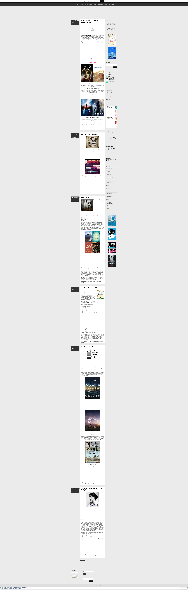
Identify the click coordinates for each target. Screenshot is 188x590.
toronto (115, 154)
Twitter (96, 565)
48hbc (107, 130)
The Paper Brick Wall (92, 4)
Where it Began (88, 88)
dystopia (108, 136)
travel (107, 155)
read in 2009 (111, 149)
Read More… (92, 128)
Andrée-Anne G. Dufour (110, 118)
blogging (114, 132)
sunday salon (109, 154)
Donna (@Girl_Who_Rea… (112, 79)
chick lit (111, 134)
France (113, 139)
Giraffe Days (108, 171)
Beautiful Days (89, 182)
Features (107, 99)
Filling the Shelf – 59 (111, 78)
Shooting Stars (89, 83)
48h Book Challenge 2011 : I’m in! (92, 288)
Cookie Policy (19, 588)
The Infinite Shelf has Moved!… (112, 76)
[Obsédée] (116, 116)
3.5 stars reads (109, 92)
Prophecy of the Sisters (90, 180)
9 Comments (73, 491)
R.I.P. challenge (97, 202)
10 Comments (74, 200)
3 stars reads (108, 91)
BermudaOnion (108, 166)
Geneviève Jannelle (109, 107)
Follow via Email (87, 565)
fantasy (108, 137)
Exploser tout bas (109, 106)
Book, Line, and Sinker (109, 168)
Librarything (107, 208)
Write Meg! (107, 199)
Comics (106, 4)
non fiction (109, 144)
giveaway (112, 140)
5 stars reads (108, 96)
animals (111, 130)
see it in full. (99, 439)
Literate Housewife (108, 174)
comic (107, 135)
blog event (110, 132)
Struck (89, 122)
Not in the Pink (108, 180)
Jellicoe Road (89, 178)
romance (112, 152)
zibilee (109, 75)
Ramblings (107, 185)
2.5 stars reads (109, 90)
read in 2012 (111, 151)
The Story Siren (88, 35)
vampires (108, 156)
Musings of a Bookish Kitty (109, 177)
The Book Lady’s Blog (109, 193)
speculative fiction (114, 153)
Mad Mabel (108, 121)
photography (109, 146)
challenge (108, 134)
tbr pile (113, 154)
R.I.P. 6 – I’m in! (86, 197)
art (106, 131)
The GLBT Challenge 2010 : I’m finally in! (91, 489)
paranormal (108, 145)
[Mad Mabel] (116, 123)
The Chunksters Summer (89, 347)
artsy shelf (109, 131)
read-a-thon (112, 147)
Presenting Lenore (108, 182)
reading (107, 152)
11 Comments (74, 137)
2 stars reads (108, 89)
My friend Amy (108, 179)
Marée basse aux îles (109, 117)
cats (115, 133)
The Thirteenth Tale (84, 271)
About (78, 4)
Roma (103, 470)
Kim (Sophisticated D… (111, 77)
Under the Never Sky (89, 117)
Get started (101, 1)
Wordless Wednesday (109, 159)
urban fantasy (112, 155)
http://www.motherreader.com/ (86, 302)
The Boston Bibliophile (109, 196)
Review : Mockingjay (111, 74)
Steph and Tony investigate (109, 191)
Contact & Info (100, 4)
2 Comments (73, 291)
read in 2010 (109, 150)
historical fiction (109, 141)
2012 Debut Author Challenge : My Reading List (91, 21)
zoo (113, 160)
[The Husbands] (116, 112)
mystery (110, 143)
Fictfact (107, 205)
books (111, 133)
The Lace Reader (83, 254)
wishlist (108, 157)
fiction (111, 138)
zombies (111, 160)
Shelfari (107, 210)
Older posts (82, 560)
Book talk (73, 22)
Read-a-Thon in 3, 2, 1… (89, 134)
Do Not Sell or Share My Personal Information (111, 585)
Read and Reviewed (84, 4)
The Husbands (108, 110)
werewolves (112, 156)
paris (112, 145)
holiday (114, 141)
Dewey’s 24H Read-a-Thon (92, 149)
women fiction (112, 157)
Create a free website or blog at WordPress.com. (98, 585)
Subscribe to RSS (114, 4)
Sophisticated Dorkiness (109, 190)
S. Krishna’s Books (108, 188)
